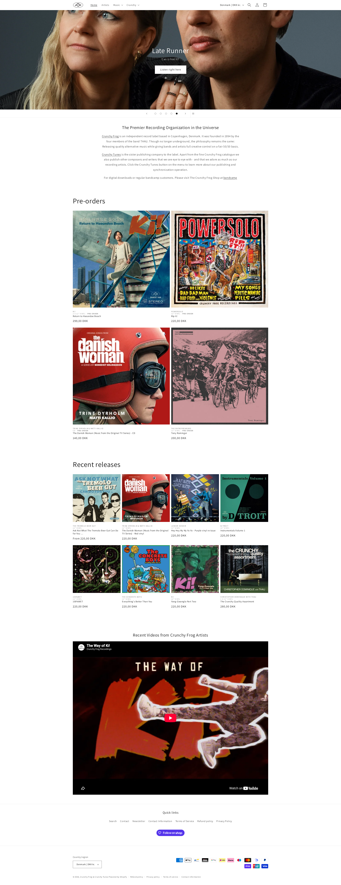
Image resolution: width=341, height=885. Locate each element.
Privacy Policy (224, 821)
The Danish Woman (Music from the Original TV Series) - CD (104, 433)
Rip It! (174, 316)
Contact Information (160, 821)
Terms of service (170, 877)
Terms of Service (184, 821)
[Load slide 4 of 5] (171, 113)
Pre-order (171, 89)
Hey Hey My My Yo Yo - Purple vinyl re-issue (193, 530)
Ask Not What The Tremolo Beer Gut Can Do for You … (95, 532)
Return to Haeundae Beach (87, 316)
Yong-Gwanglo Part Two (183, 601)
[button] (118, 5)
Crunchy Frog (110, 136)
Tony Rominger (179, 433)
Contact (124, 821)
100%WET (78, 601)
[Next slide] (185, 113)
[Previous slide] (147, 113)
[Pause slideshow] (194, 113)
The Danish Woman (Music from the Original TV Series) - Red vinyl (145, 532)
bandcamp (230, 178)
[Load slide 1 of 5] (155, 113)
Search (113, 821)
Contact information (191, 877)
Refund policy (205, 821)
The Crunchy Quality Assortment (237, 601)
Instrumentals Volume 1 (232, 530)
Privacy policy (153, 877)
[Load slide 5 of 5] (176, 113)
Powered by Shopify (118, 877)
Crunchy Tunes (111, 154)
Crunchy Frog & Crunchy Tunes (94, 877)
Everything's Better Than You (137, 601)
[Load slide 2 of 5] (160, 113)
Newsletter (138, 821)
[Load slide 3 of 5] (166, 113)
